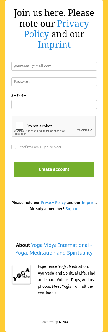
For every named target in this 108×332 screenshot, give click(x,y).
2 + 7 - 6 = (18, 95)
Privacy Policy (53, 202)
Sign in (72, 208)
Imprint (54, 44)
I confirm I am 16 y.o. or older (40, 147)
